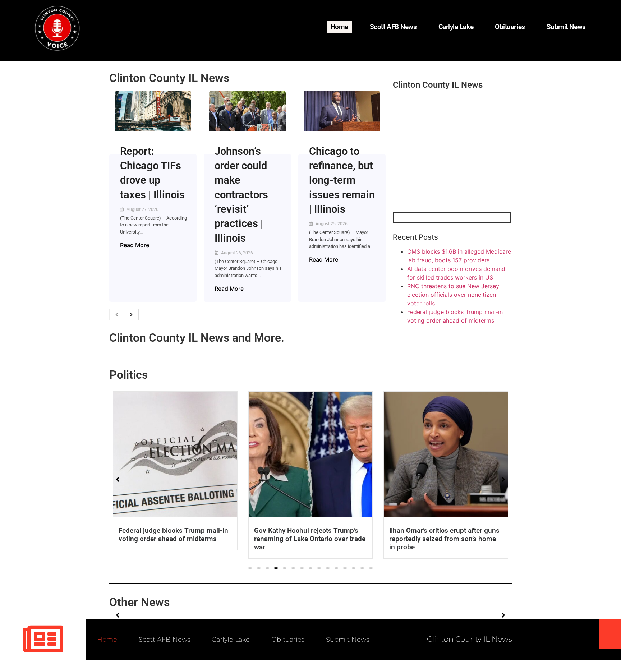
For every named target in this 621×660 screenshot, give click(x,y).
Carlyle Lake (456, 27)
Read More (134, 245)
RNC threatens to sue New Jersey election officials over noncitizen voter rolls (453, 294)
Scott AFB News (393, 27)
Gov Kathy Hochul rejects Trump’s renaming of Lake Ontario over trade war (309, 538)
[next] (131, 314)
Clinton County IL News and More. (196, 338)
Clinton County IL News (169, 78)
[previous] (116, 314)
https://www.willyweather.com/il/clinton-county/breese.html (447, 174)
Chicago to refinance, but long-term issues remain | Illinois (342, 180)
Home (339, 27)
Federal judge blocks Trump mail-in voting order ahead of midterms (173, 534)
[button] (250, 568)
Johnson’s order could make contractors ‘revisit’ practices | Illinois (241, 194)
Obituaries (510, 27)
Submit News (566, 27)
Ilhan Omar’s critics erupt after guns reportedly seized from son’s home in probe (444, 538)
